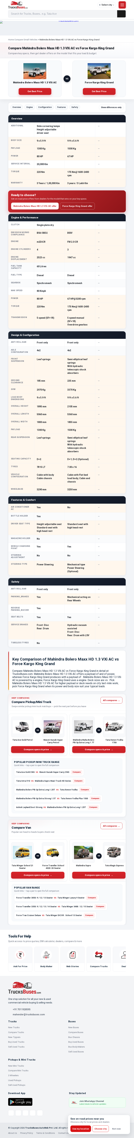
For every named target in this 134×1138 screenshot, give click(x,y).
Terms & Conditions (45, 1133)
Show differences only (111, 107)
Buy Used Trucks (16, 1042)
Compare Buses (75, 1032)
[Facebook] (18, 1113)
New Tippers (14, 1037)
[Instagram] (33, 1113)
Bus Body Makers (76, 1047)
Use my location (80, 1129)
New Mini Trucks (16, 1066)
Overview (16, 107)
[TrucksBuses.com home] (51, 4)
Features (61, 107)
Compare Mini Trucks (18, 1070)
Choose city (100, 1129)
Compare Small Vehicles (25, 39)
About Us (12, 1133)
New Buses (73, 1027)
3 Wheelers (13, 1075)
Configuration (45, 107)
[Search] (121, 13)
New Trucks (14, 1027)
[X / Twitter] (11, 1113)
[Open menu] (122, 4)
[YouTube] (25, 1113)
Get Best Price (35, 91)
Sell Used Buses (76, 1051)
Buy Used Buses (76, 1042)
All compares (111, 700)
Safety (74, 107)
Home (11, 39)
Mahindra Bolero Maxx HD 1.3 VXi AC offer (34, 206)
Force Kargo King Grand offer (77, 206)
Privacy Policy (26, 1133)
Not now (116, 1129)
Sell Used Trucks (16, 1047)
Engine (29, 107)
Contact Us (63, 1133)
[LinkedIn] (40, 1113)
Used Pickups (14, 1080)
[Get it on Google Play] (20, 1101)
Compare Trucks (16, 1032)
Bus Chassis (74, 1037)
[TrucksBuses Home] (24, 988)
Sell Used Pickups (16, 1085)
